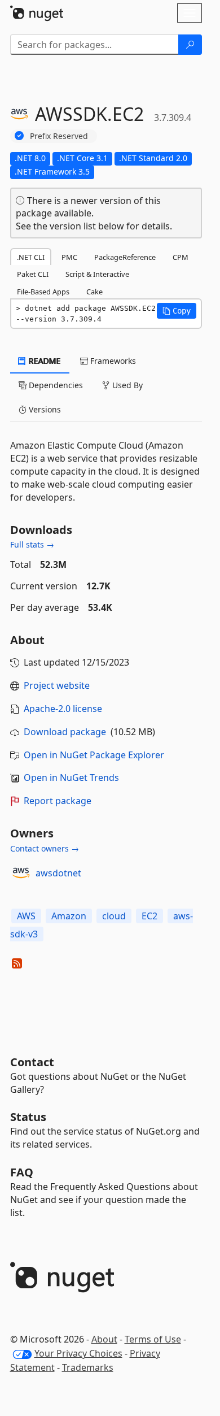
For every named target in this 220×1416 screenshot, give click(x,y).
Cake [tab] (94, 291)
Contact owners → (44, 848)
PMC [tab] (69, 257)
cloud (114, 916)
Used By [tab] (126, 385)
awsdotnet (58, 873)
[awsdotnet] (21, 873)
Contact (32, 1062)
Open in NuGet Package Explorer (94, 755)
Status (28, 1116)
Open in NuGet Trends (71, 777)
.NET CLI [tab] (31, 257)
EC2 (149, 916)
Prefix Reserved (59, 136)
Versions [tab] (44, 409)
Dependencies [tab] (55, 385)
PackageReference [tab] (125, 257)
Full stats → (32, 544)
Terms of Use (153, 1339)
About (104, 1339)
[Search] (190, 44)
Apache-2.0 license (63, 708)
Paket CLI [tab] (33, 274)
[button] (176, 311)
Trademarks (87, 1367)
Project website (57, 685)
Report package (57, 800)
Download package (65, 732)
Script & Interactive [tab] (97, 274)
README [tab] (44, 360)
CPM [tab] (180, 257)
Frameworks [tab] (112, 360)
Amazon (68, 916)
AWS (26, 916)
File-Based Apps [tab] (43, 291)
